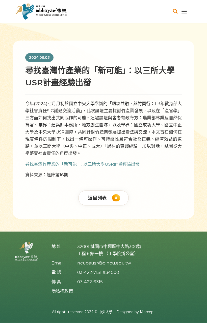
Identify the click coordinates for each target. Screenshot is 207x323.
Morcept (147, 312)
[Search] (173, 11)
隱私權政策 (62, 291)
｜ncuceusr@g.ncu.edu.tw (102, 262)
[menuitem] (173, 11)
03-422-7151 (89, 272)
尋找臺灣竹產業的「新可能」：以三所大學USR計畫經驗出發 (82, 164)
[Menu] (184, 11)
